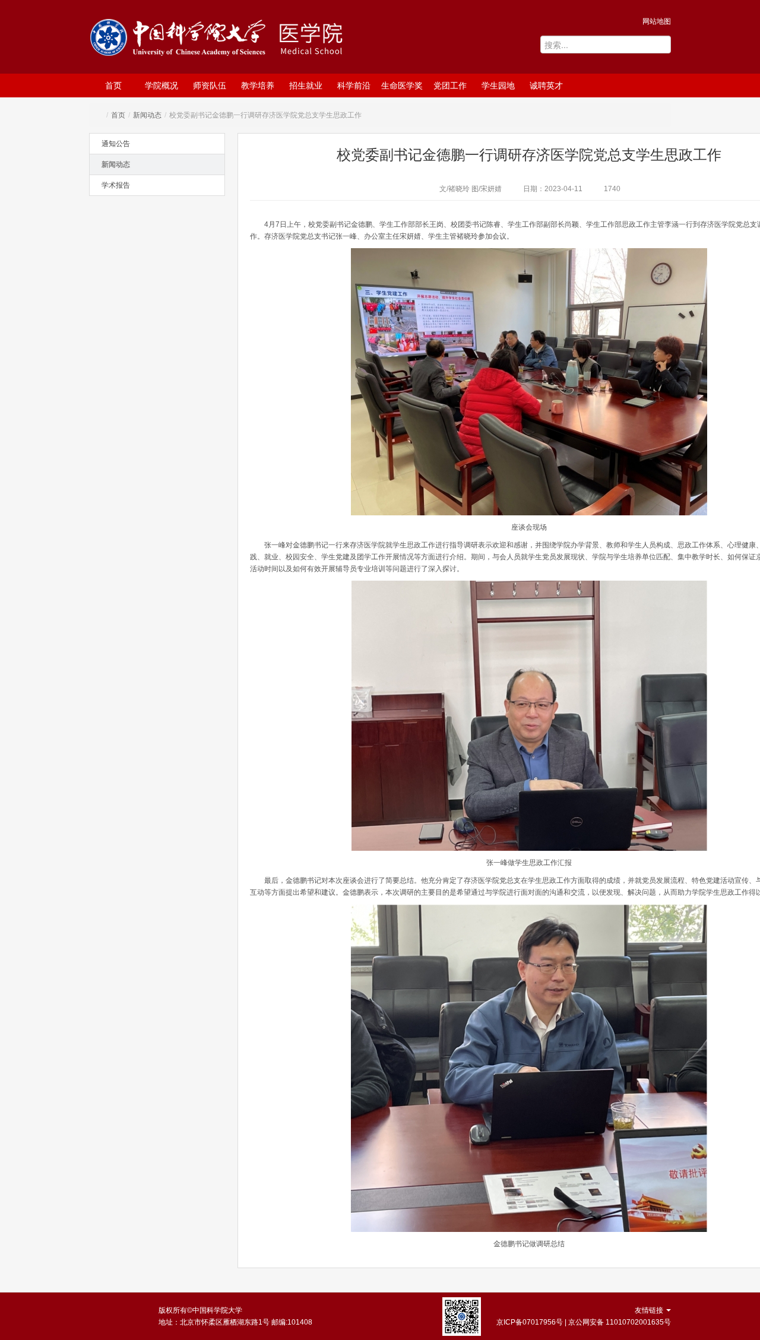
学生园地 (498, 85)
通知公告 (116, 144)
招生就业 (305, 85)
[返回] (180, 40)
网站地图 (656, 21)
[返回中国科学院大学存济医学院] (330, 38)
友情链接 (650, 1310)
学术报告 (116, 185)
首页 (113, 85)
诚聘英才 (546, 85)
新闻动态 (147, 115)
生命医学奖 (402, 85)
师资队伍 (209, 85)
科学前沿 (353, 85)
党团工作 (450, 85)
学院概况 (161, 85)
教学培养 (257, 85)
